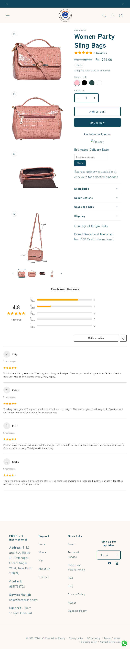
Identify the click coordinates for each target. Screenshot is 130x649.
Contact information (110, 641)
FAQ (70, 578)
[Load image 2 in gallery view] (32, 273)
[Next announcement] (123, 3)
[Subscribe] (116, 555)
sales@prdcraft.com (23, 599)
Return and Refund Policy (76, 567)
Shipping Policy (77, 610)
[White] (99, 82)
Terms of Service (73, 554)
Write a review (96, 338)
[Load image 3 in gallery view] (42, 273)
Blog (70, 586)
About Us (44, 569)
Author (72, 602)
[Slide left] (13, 273)
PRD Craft (40, 638)
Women (43, 552)
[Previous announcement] (7, 3)
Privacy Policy (76, 594)
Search (72, 544)
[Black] (84, 82)
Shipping (79, 70)
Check (80, 163)
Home (42, 544)
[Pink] (77, 82)
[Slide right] (61, 273)
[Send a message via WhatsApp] (124, 643)
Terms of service (112, 638)
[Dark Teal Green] (91, 82)
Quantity (79, 90)
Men (41, 560)
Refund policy (93, 638)
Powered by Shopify (55, 638)
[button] (8, 15)
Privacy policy (76, 638)
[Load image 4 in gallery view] (52, 273)
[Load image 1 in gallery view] (22, 273)
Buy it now (97, 122)
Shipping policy (89, 641)
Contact (44, 577)
